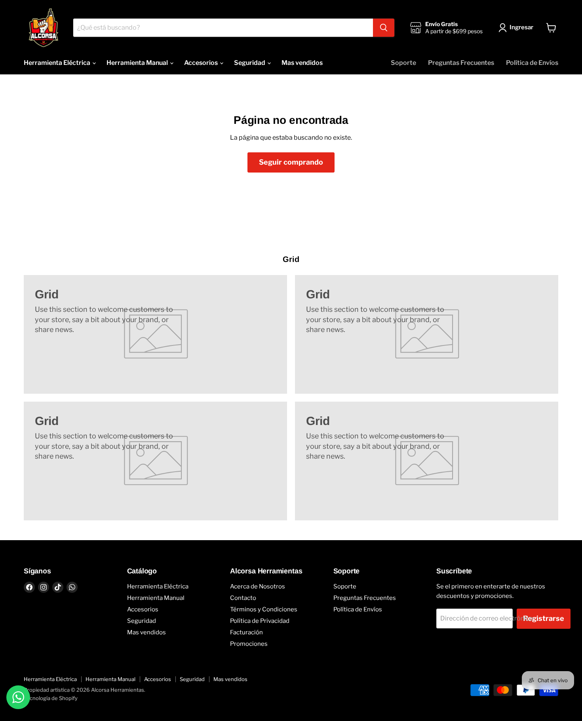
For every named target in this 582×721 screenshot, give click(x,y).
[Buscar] (383, 28)
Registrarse (543, 618)
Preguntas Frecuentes (461, 62)
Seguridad (250, 62)
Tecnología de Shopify (51, 698)
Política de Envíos (532, 62)
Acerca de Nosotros (257, 586)
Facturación (246, 632)
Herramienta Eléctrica (57, 62)
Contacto (243, 597)
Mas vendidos (302, 62)
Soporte (403, 62)
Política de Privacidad (259, 620)
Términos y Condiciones (263, 609)
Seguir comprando (291, 162)
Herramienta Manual (138, 62)
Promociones (249, 643)
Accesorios (201, 62)
